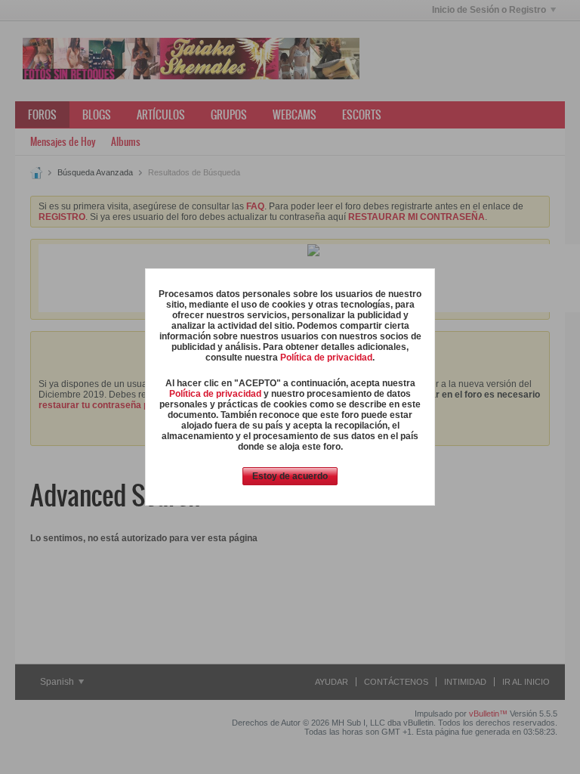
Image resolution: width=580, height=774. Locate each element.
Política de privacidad (326, 357)
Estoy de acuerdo (290, 476)
